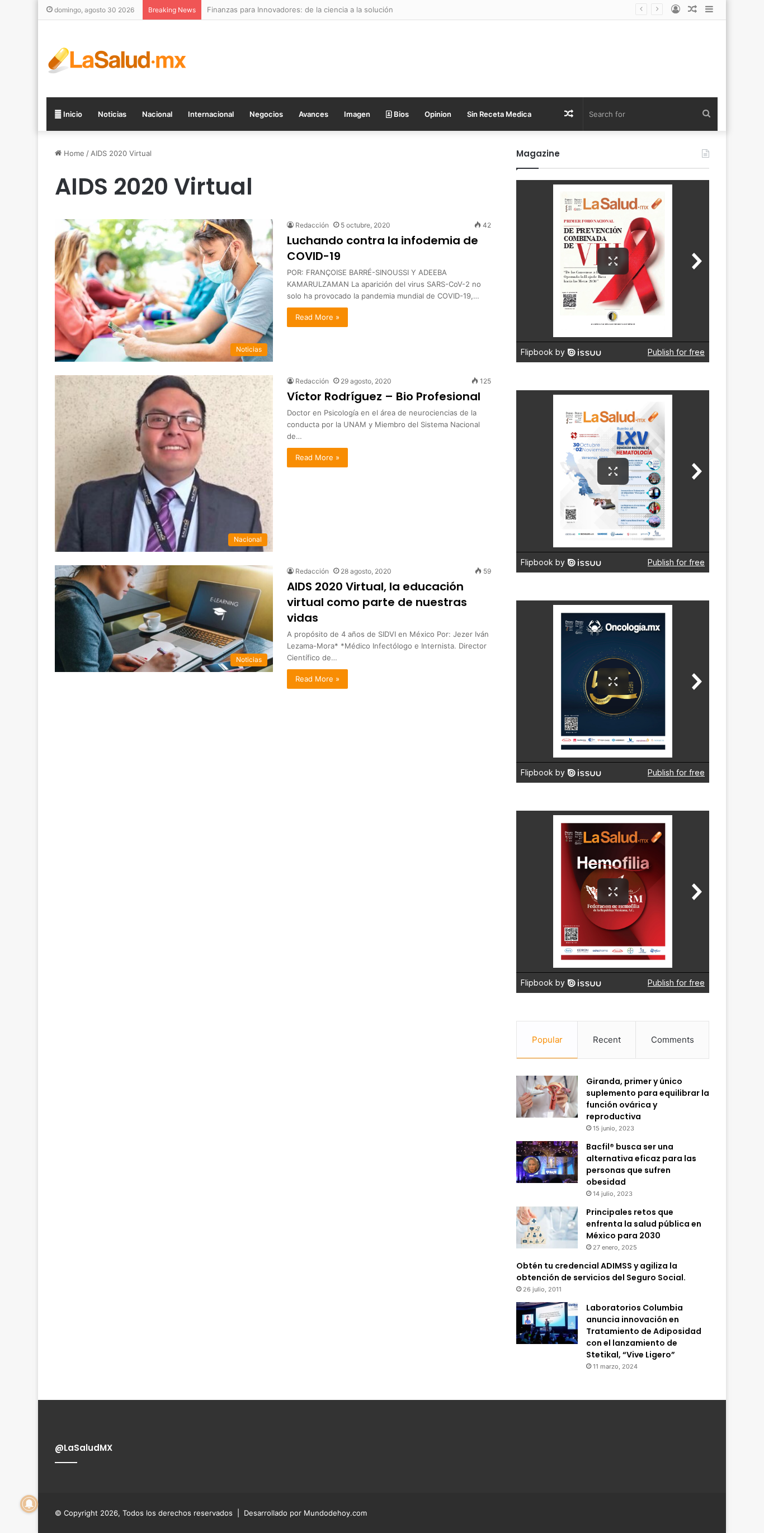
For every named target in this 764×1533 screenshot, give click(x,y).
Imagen (357, 114)
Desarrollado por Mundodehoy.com (305, 1512)
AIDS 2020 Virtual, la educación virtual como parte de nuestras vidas (377, 602)
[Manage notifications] (29, 1504)
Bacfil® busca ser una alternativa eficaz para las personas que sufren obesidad (641, 1164)
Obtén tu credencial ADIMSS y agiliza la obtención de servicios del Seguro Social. (601, 1271)
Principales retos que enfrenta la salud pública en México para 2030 (643, 1223)
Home (73, 153)
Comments (672, 1039)
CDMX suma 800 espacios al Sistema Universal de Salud (304, 9)
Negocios (266, 114)
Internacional (211, 114)
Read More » (317, 317)
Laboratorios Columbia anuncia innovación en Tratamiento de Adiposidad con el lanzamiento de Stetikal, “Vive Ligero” (643, 1331)
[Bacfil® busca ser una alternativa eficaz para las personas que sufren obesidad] (547, 1162)
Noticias (112, 114)
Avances (313, 114)
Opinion (438, 114)
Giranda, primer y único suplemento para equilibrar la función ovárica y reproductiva (647, 1099)
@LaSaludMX (83, 1448)
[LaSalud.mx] (117, 58)
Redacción (312, 225)
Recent (607, 1039)
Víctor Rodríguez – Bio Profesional (383, 396)
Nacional (157, 114)
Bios (400, 114)
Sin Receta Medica (499, 114)
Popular (547, 1039)
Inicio (72, 114)
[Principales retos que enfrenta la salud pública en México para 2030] (547, 1227)
